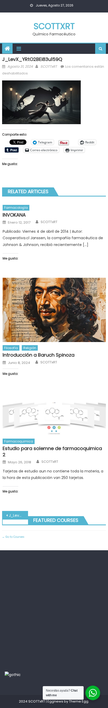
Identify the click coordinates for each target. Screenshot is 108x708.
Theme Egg (78, 701)
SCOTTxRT (54, 26)
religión (29, 348)
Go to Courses (14, 537)
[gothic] (13, 674)
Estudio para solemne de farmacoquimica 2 (52, 451)
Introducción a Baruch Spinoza (38, 355)
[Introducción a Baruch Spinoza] (54, 310)
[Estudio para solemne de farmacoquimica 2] (54, 414)
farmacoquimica (18, 441)
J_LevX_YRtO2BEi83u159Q (18, 515)
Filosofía (11, 348)
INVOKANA (14, 215)
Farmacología (16, 207)
